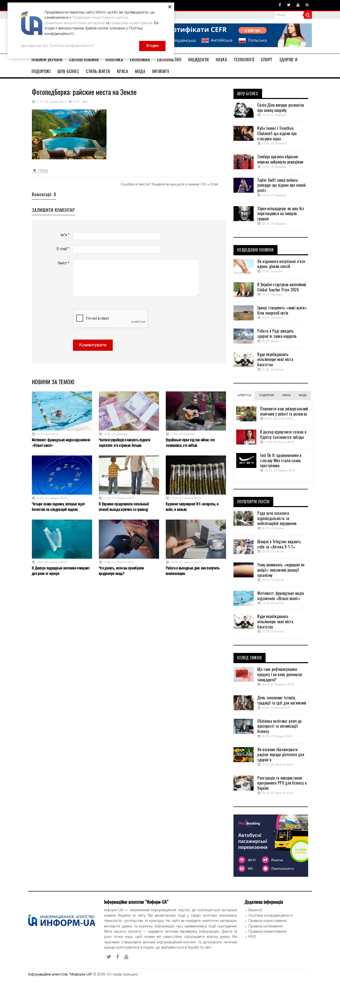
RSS (252, 937)
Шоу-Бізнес (68, 71)
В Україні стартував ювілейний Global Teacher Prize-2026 (281, 287)
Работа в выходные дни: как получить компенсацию (193, 570)
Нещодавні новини (255, 250)
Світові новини (84, 60)
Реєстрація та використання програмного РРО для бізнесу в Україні (282, 783)
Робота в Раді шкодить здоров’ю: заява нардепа (276, 334)
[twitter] (288, 5)
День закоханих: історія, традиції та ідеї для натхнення (281, 700)
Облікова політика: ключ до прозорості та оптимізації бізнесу (279, 726)
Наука (221, 60)
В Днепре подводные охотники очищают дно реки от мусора (61, 570)
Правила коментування (267, 931)
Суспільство (169, 60)
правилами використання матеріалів (75, 23)
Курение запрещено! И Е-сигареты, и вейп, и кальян (192, 506)
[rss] (307, 5)
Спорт (266, 60)
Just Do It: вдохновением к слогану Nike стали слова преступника (280, 460)
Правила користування (267, 921)
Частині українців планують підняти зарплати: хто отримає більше (124, 442)
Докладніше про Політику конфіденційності (57, 46)
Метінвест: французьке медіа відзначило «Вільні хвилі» (61, 442)
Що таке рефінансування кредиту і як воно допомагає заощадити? (279, 674)
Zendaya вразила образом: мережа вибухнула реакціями (280, 159)
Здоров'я (288, 60)
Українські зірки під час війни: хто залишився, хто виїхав (190, 442)
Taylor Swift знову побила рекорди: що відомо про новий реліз (281, 185)
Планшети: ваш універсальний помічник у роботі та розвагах (284, 411)
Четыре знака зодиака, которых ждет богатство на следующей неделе (58, 506)
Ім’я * (65, 235)
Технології (244, 60)
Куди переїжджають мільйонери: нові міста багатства (275, 359)
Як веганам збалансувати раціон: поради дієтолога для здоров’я (280, 755)
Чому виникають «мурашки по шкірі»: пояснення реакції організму (280, 570)
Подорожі (41, 71)
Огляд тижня (249, 658)
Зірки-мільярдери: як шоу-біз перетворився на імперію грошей (280, 214)
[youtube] (298, 5)
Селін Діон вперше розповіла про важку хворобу (280, 108)
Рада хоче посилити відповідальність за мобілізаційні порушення (276, 518)
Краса (122, 71)
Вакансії (255, 910)
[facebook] (280, 5)
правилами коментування (131, 23)
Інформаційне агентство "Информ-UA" (60, 974)
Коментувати (93, 345)
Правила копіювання (265, 926)
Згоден (152, 46)
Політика (114, 60)
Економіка (140, 60)
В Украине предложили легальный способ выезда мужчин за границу (124, 506)
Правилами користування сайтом (100, 17)
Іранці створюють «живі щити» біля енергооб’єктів (282, 310)
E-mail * (63, 249)
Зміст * (63, 263)
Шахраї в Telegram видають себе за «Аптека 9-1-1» (279, 544)
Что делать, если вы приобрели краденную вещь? (121, 570)
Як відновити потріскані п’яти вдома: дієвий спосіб (281, 264)
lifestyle (244, 395)
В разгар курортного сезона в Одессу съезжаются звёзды (283, 435)
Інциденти (198, 60)
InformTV (160, 71)
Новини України (47, 60)
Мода (140, 71)
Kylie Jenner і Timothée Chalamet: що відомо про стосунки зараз (277, 133)
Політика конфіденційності (270, 915)
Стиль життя (98, 71)
